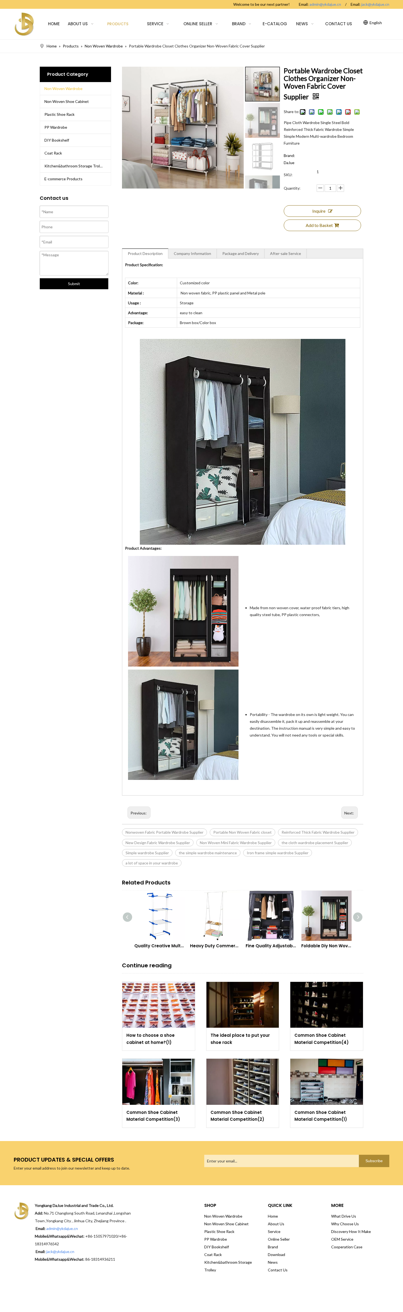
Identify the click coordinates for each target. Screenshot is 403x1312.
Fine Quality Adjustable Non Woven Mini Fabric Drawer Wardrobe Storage (271, 946)
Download (276, 1254)
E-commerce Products (63, 178)
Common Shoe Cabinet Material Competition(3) (153, 1115)
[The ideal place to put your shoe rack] (242, 1005)
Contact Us (278, 1270)
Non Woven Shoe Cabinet (66, 101)
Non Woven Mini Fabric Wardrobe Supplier (236, 842)
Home (273, 1216)
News (273, 1262)
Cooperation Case (346, 1246)
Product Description (145, 253)
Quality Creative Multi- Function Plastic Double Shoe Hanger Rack (159, 946)
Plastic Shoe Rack (59, 114)
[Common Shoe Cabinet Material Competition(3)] (158, 1082)
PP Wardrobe (55, 127)
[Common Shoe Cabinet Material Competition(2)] (242, 1082)
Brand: (289, 155)
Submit (74, 283)
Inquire (318, 210)
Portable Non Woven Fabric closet (242, 832)
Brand (273, 1246)
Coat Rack (53, 153)
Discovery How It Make (351, 1231)
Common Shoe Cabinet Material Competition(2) (237, 1115)
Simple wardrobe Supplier (147, 852)
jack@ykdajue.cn (375, 4)
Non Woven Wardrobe (63, 88)
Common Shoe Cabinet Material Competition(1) (320, 1115)
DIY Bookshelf (56, 140)
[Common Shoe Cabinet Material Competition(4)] (326, 1005)
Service (274, 1231)
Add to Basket (319, 225)
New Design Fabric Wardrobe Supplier (158, 842)
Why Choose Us (345, 1223)
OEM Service (342, 1239)
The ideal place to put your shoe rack (240, 1038)
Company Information (192, 253)
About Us (276, 1223)
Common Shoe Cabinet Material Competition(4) (321, 1038)
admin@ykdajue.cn (325, 4)
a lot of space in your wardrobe (152, 863)
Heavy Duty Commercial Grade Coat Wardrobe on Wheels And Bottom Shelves (215, 946)
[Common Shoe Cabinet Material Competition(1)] (326, 1082)
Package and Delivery (240, 253)
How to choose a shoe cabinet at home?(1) (150, 1038)
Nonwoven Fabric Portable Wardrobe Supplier (164, 832)
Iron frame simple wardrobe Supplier (277, 852)
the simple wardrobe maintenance (208, 852)
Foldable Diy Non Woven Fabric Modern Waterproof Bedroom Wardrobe (326, 946)
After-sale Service (285, 253)
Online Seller (279, 1239)
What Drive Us (343, 1216)
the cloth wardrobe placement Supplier (315, 842)
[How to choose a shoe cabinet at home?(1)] (158, 1005)
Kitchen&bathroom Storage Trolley (74, 166)
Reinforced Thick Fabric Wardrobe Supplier (318, 832)
